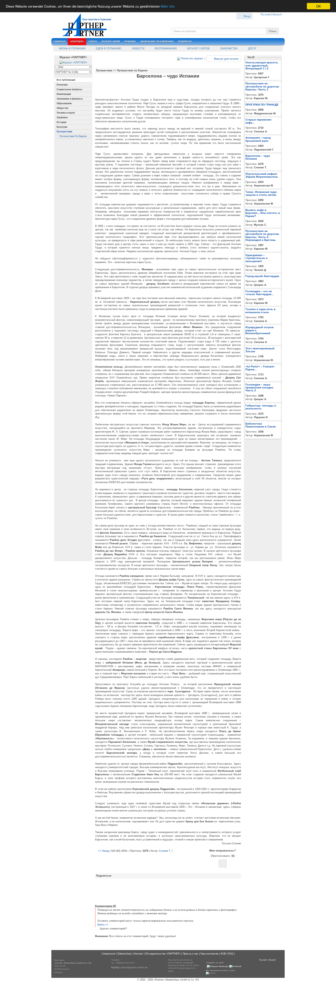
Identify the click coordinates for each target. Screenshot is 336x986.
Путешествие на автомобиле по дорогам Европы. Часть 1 (262, 86)
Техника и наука (66, 112)
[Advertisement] (168, 891)
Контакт (138, 953)
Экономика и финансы (70, 98)
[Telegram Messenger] (218, 966)
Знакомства (228, 48)
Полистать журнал (191, 58)
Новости (137, 48)
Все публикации (66, 80)
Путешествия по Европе (73, 136)
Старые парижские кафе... (258, 121)
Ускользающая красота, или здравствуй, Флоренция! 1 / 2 (261, 65)
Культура (62, 127)
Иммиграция (64, 94)
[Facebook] (235, 966)
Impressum (109, 953)
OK (318, 6)
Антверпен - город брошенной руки (258, 139)
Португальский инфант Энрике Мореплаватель (261, 175)
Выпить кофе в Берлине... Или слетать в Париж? (262, 213)
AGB (223, 953)
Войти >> (102, 924)
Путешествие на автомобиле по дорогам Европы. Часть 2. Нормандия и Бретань (262, 235)
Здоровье (62, 117)
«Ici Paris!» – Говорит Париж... (260, 368)
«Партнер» (77, 41)
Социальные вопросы (69, 89)
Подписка (185, 41)
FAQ (230, 953)
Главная (59, 41)
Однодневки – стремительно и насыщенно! (256, 258)
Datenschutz (125, 953)
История (61, 122)
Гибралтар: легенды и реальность (260, 407)
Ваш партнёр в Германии (96, 19)
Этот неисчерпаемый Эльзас (260, 350)
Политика (62, 84)
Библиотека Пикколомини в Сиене (260, 425)
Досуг (251, 48)
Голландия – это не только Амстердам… (259, 293)
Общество (62, 108)
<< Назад (103, 850)
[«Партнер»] (82, 24)
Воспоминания (165, 48)
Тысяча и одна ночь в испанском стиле (260, 311)
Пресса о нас (190, 953)
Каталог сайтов (198, 48)
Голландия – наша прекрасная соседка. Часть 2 (259, 387)
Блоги (93, 41)
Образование (64, 103)
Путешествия (64, 131)
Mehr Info (168, 6)
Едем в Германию (108, 48)
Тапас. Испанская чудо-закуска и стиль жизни (261, 193)
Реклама (130, 41)
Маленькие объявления (157, 41)
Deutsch (277, 14)
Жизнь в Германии (71, 48)
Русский (265, 14)
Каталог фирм (111, 41)
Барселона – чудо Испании (257, 157)
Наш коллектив (209, 953)
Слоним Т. (165, 850)
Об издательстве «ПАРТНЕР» (163, 953)
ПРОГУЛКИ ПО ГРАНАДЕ (261, 104)
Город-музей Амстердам (262, 276)
